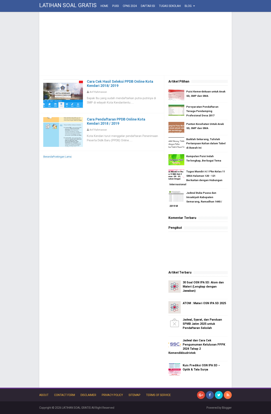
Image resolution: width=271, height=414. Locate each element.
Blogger (227, 407)
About (44, 395)
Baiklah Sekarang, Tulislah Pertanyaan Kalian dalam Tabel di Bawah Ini (206, 143)
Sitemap (134, 395)
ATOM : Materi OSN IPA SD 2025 (204, 303)
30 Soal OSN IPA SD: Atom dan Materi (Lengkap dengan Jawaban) (203, 286)
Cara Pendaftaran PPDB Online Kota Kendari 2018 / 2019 (116, 121)
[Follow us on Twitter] (219, 395)
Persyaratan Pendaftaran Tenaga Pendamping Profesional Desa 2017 (202, 111)
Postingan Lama (62, 156)
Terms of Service (158, 395)
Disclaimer (88, 395)
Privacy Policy (112, 395)
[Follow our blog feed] (228, 395)
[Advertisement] (135, 43)
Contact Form (64, 395)
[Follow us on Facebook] (210, 395)
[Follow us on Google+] (201, 395)
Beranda (48, 156)
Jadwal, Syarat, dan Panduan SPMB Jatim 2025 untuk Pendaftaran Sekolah (202, 324)
